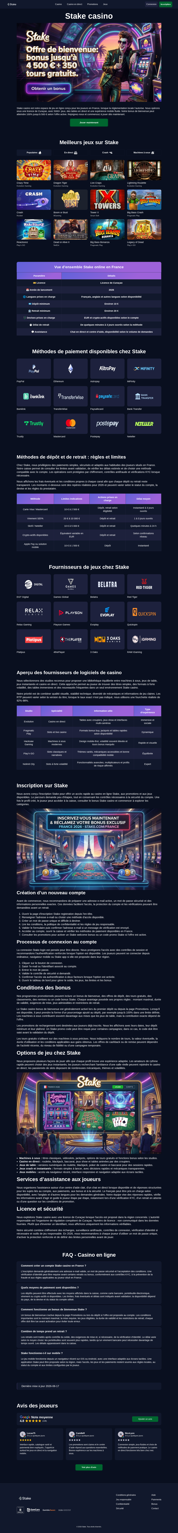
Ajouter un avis (145, 1419)
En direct (68, 152)
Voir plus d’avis (89, 1467)
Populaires (32, 152)
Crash (105, 152)
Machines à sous (142, 152)
